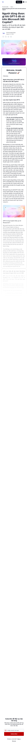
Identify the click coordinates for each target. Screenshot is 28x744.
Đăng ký (19, 2)
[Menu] (24, 2)
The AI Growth (5, 6)
